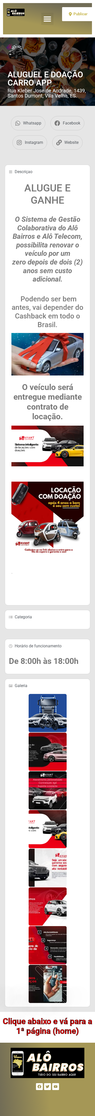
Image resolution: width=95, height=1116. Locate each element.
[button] (47, 19)
